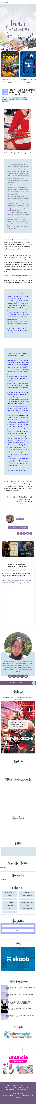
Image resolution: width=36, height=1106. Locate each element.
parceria (24, 99)
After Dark (23, 98)
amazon (4, 99)
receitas (10, 902)
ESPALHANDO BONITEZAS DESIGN (24, 1097)
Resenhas (5, 101)
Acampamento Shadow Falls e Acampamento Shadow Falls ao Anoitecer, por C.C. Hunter (20, 1002)
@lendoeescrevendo (9, 852)
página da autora (14, 490)
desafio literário (10, 899)
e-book (18, 99)
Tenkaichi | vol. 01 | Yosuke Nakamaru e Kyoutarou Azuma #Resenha (18, 724)
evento (28, 899)
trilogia (10, 912)
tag (10, 909)
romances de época (27, 902)
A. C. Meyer (15, 98)
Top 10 (10, 896)
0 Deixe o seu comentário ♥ (18, 527)
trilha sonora (27, 909)
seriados (10, 905)
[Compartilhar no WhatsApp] (30, 533)
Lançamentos (10, 892)
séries (27, 905)
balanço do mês (27, 896)
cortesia (11, 99)
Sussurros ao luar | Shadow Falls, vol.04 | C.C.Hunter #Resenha (11, 81)
